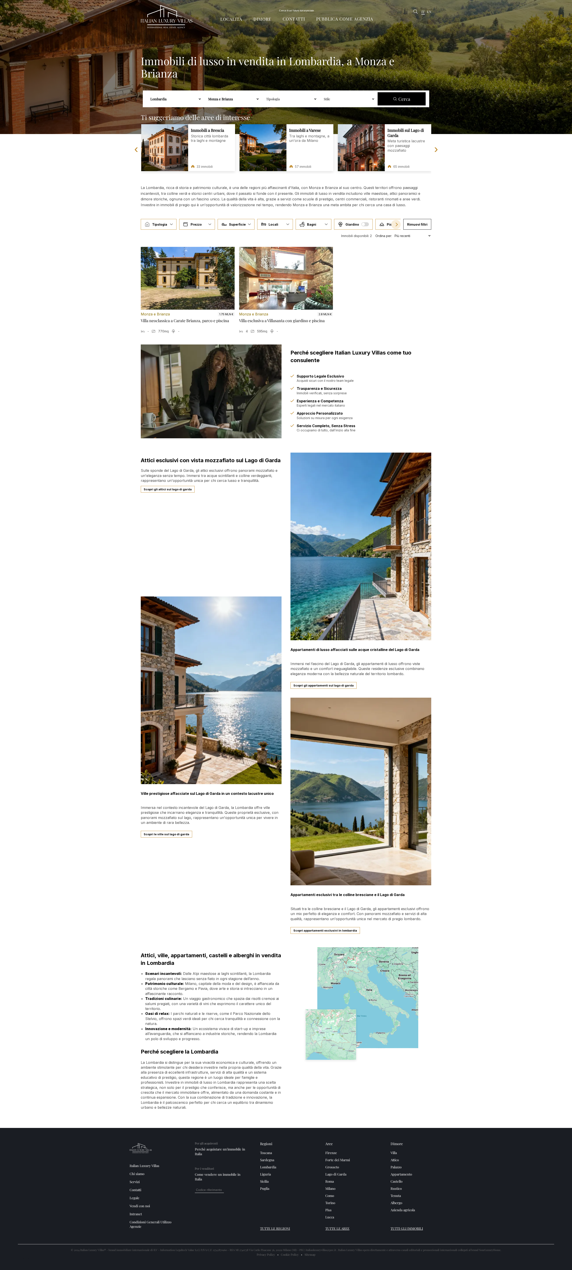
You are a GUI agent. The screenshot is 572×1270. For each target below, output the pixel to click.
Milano (330, 1188)
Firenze (331, 1152)
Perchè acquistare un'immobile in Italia (220, 1151)
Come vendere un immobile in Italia (217, 1176)
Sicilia (264, 1181)
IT (423, 11)
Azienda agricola (403, 1210)
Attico (395, 1160)
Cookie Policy (290, 1254)
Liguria (265, 1174)
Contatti (294, 19)
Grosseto (332, 1167)
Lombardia (268, 1167)
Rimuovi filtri (417, 224)
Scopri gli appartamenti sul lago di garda (323, 685)
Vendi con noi (140, 1206)
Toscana (266, 1152)
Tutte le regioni (275, 1228)
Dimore (262, 19)
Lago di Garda (335, 1174)
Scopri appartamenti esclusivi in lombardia (325, 930)
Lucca (329, 1217)
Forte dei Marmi (337, 1160)
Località (231, 19)
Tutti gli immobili (407, 1228)
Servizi (135, 1182)
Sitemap (310, 1254)
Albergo (396, 1203)
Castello (396, 1181)
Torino (330, 1203)
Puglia (264, 1188)
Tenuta (396, 1195)
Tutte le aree (337, 1228)
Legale (134, 1198)
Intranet (136, 1214)
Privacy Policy (266, 1254)
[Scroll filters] (396, 224)
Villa (394, 1152)
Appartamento (401, 1174)
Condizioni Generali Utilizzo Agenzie (150, 1224)
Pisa (328, 1210)
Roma (329, 1181)
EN (429, 12)
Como (329, 1195)
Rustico (396, 1188)
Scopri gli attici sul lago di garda (168, 489)
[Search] (415, 12)
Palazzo (396, 1167)
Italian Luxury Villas (144, 1165)
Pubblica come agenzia (344, 19)
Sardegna (267, 1160)
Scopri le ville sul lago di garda (166, 834)
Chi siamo (137, 1173)
